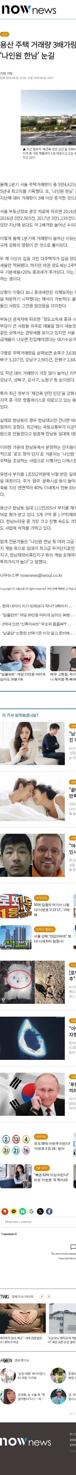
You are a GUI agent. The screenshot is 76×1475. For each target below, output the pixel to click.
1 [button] (70, 1414)
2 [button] (73, 1414)
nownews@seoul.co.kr (41, 575)
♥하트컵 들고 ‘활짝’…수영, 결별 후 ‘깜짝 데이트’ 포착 (31, 1398)
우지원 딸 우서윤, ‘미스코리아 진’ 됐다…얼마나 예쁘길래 (31, 1377)
